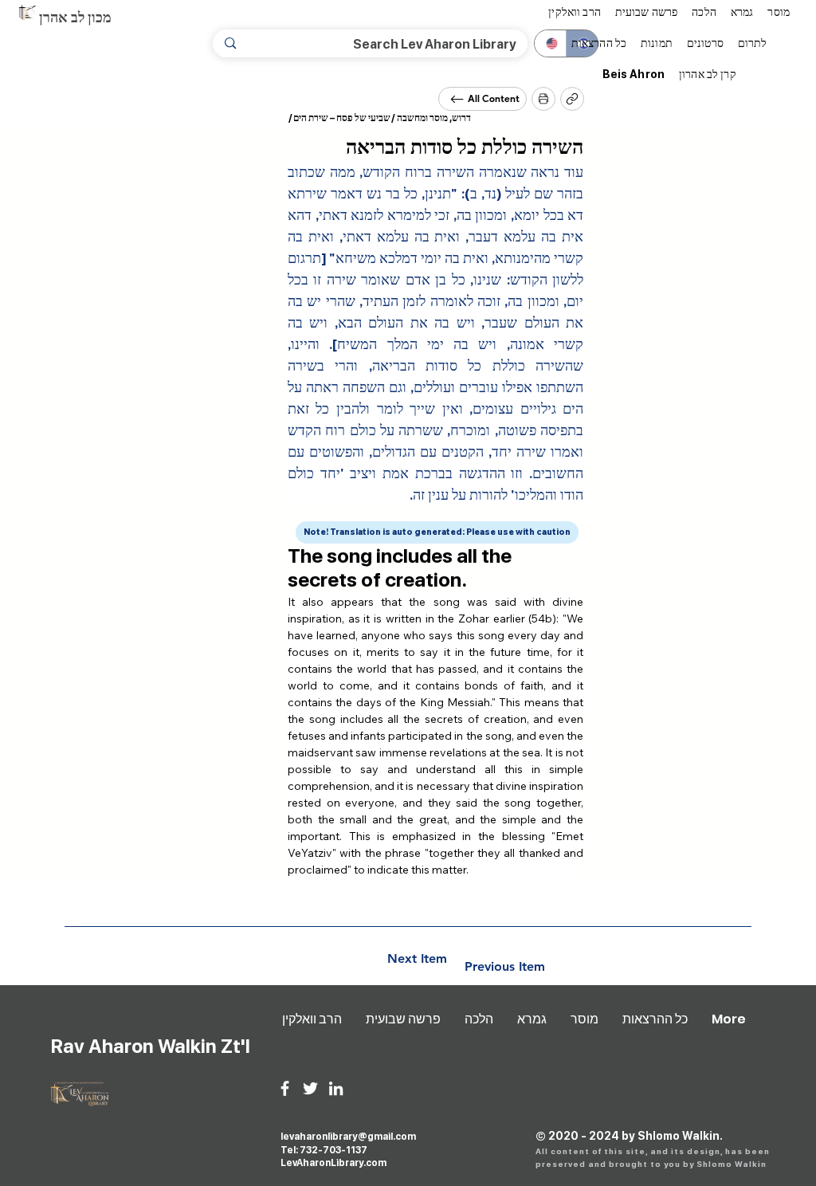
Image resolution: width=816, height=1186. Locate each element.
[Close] (543, 99)
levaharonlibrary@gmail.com (348, 1136)
